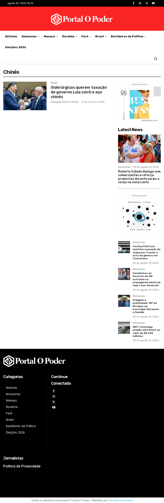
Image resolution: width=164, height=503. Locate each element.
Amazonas (124, 167)
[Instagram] (140, 3)
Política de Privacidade (22, 466)
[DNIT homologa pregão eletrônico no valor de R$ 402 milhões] (124, 328)
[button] (155, 58)
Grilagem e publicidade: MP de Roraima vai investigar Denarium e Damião (146, 306)
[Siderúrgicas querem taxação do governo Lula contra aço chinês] (25, 96)
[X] (147, 3)
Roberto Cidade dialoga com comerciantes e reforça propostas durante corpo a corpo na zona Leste (139, 177)
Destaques (139, 296)
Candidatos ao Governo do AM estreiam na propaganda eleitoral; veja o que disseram (147, 279)
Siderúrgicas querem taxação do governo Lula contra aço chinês (79, 92)
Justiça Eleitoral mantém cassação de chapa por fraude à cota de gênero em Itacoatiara (147, 252)
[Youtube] (153, 3)
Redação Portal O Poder (65, 102)
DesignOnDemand (121, 500)
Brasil (54, 83)
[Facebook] (133, 3)
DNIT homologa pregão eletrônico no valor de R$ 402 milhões (146, 331)
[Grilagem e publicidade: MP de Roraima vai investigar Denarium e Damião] (124, 301)
